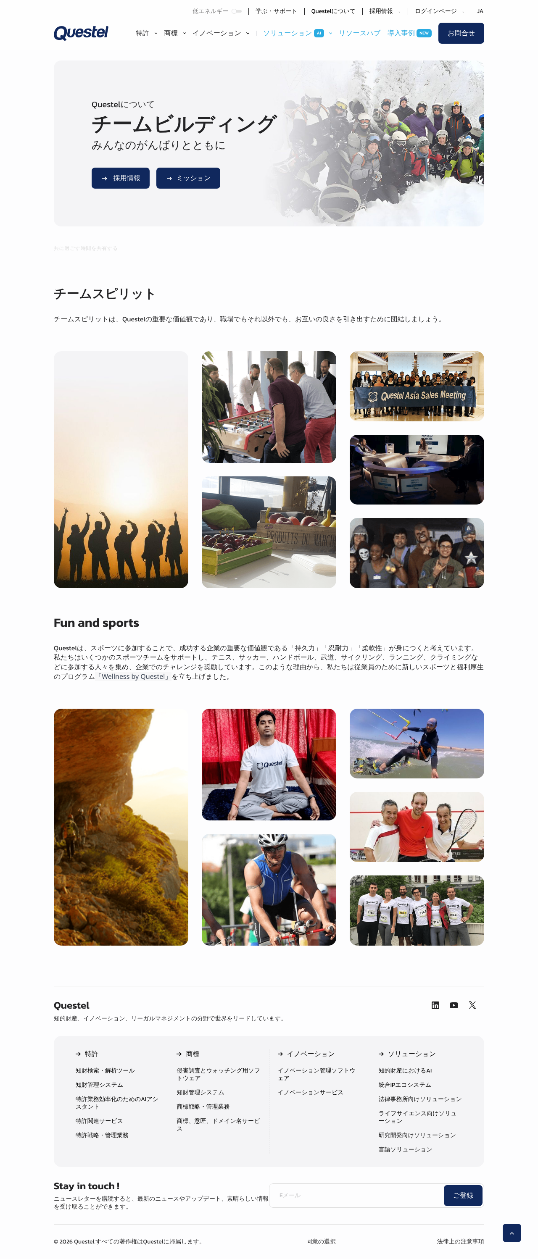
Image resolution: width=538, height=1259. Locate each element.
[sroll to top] (512, 1233)
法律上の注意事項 (460, 1241)
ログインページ (440, 11)
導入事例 (401, 33)
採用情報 (385, 11)
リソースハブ (360, 33)
